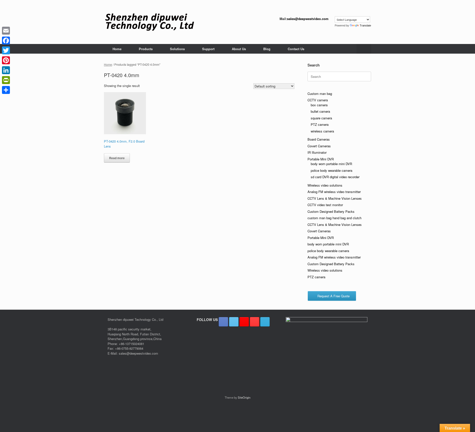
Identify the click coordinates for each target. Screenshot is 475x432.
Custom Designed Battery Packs (331, 211)
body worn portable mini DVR (331, 163)
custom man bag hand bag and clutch (334, 218)
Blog (266, 48)
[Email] (6, 31)
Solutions (177, 48)
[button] (363, 49)
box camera (319, 105)
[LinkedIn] (6, 70)
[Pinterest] (6, 60)
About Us (239, 48)
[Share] (6, 90)
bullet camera (320, 111)
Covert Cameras (319, 146)
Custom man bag (320, 93)
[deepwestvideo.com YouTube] (254, 321)
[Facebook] (6, 40)
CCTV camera (318, 100)
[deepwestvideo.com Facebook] (223, 321)
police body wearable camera (331, 170)
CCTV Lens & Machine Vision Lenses (335, 198)
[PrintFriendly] (6, 80)
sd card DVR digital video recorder (335, 176)
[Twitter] (6, 50)
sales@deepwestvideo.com (308, 18)
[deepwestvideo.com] (149, 22)
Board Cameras (319, 139)
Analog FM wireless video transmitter (334, 191)
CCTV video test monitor (325, 204)
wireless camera (322, 131)
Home (117, 48)
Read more (117, 158)
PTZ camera (320, 124)
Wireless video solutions (325, 185)
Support (208, 48)
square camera (321, 118)
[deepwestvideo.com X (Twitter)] (233, 321)
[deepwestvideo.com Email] (265, 321)
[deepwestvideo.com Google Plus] (244, 321)
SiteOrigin (244, 397)
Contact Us (296, 48)
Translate (365, 25)
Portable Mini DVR (321, 159)
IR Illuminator (317, 152)
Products (146, 48)
